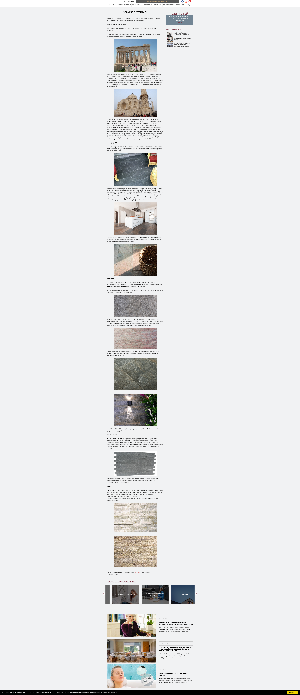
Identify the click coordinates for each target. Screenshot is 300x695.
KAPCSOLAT (180, 5)
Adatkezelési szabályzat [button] (110, 692)
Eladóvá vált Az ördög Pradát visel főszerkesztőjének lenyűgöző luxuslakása (176, 624)
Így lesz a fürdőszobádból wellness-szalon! (173, 674)
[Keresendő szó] (189, 5)
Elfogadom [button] (292, 692)
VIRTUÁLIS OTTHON (124, 5)
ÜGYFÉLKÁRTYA (137, 5)
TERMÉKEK (157, 5)
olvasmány (137, 572)
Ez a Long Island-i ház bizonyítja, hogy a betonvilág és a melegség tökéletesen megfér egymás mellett (175, 649)
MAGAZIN (112, 5)
